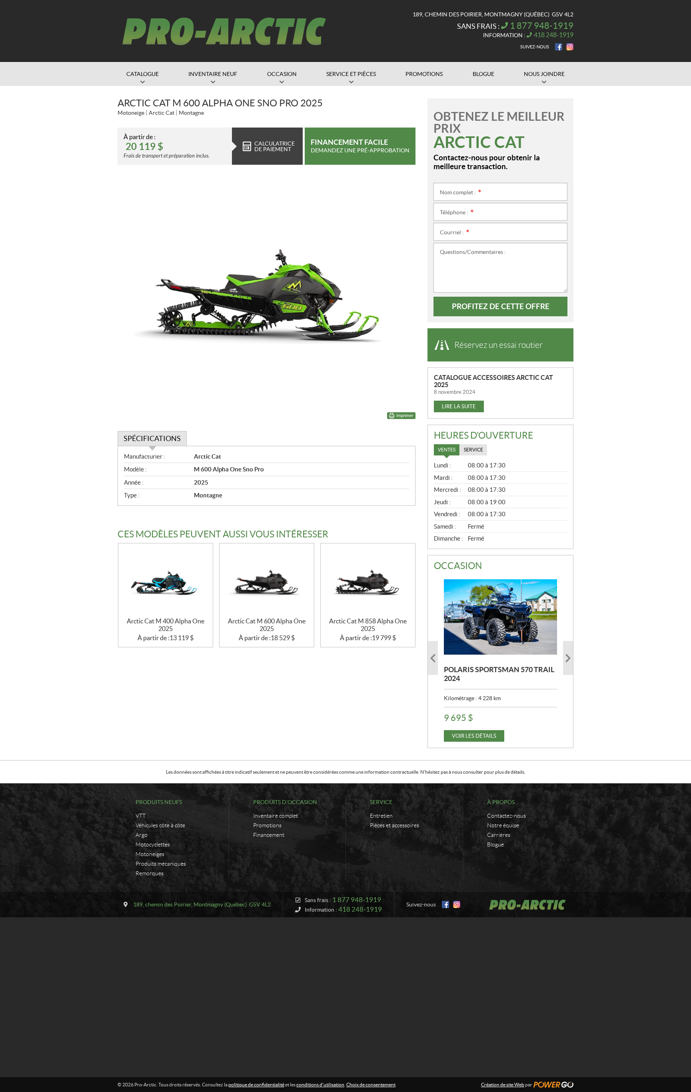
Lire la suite (459, 406)
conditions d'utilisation (320, 1084)
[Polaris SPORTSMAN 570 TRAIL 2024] (500, 617)
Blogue (495, 844)
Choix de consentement (370, 1084)
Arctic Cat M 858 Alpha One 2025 (368, 624)
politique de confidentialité (256, 1084)
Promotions (267, 825)
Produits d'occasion (285, 802)
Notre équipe (503, 825)
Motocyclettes (153, 844)
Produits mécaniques (161, 863)
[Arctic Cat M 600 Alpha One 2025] (267, 580)
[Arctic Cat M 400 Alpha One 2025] (165, 580)
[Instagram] (569, 46)
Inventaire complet (275, 816)
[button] (433, 658)
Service (381, 802)
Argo (142, 835)
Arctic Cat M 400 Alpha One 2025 (165, 624)
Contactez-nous (506, 816)
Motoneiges (150, 854)
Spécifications (152, 438)
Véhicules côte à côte (160, 825)
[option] (500, 658)
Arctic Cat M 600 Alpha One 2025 (267, 624)
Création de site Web (502, 1084)
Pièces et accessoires (394, 825)
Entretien (381, 816)
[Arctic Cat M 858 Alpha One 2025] (368, 580)
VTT (141, 816)
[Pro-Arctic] (224, 31)
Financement (268, 835)
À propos (501, 802)
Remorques (150, 873)
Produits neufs (159, 802)
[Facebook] (558, 46)
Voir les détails (474, 736)
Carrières (498, 835)
